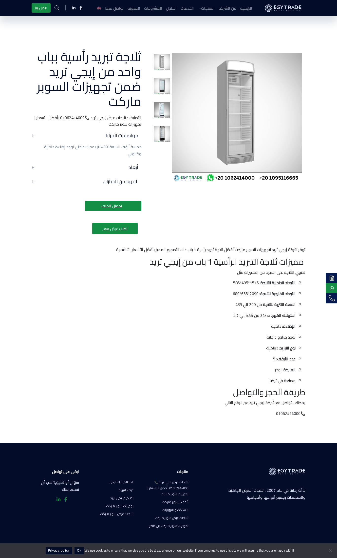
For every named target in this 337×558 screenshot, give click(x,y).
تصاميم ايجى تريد (121, 498)
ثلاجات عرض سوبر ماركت (171, 518)
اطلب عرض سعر (115, 228)
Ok (79, 550)
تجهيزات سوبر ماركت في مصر (168, 526)
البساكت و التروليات (175, 510)
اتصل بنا (41, 8)
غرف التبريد (126, 490)
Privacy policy (59, 550)
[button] (206, 8)
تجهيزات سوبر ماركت (119, 506)
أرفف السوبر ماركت (175, 502)
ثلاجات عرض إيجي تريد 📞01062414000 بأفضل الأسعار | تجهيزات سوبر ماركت (168, 488)
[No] (330, 550)
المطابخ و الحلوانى (121, 482)
